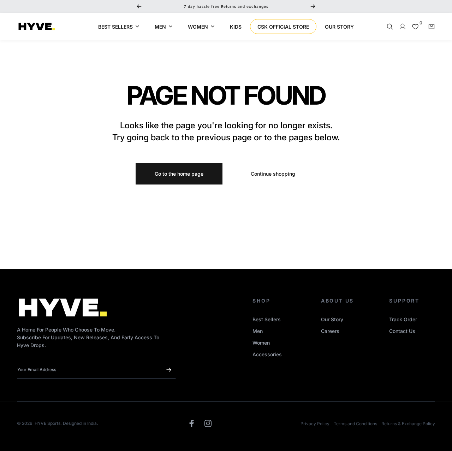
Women (261, 343)
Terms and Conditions (355, 423)
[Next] (313, 6)
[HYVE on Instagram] (208, 423)
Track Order (403, 319)
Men (257, 331)
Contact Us (402, 331)
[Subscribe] (169, 370)
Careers (330, 331)
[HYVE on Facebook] (192, 423)
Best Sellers (266, 319)
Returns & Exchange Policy (408, 423)
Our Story (332, 319)
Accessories (267, 354)
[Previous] (139, 6)
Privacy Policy (315, 423)
